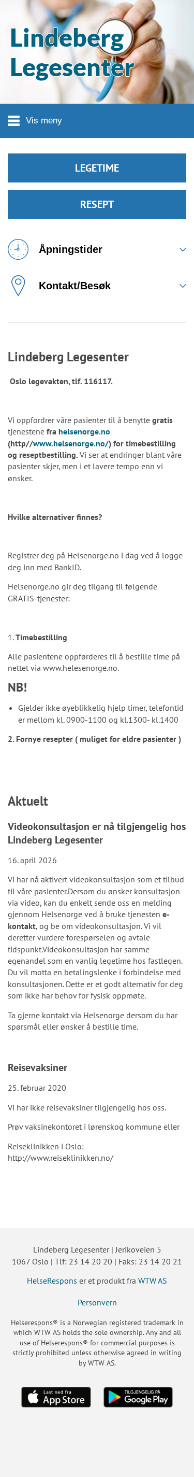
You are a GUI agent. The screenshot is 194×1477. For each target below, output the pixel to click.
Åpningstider (70, 249)
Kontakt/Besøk (75, 285)
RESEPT (97, 204)
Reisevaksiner (37, 1067)
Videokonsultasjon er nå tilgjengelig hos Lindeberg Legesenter (97, 833)
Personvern (97, 1302)
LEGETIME (97, 168)
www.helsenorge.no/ (71, 443)
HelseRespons (52, 1280)
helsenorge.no (84, 431)
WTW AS (152, 1280)
